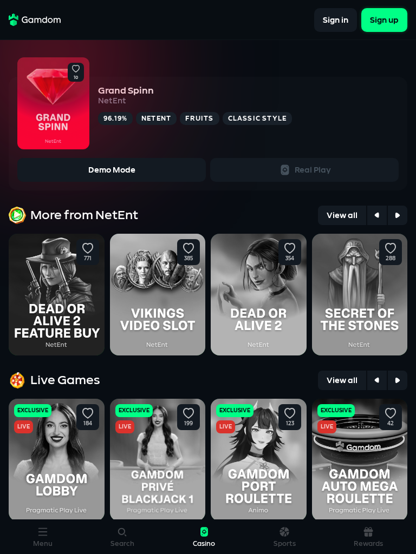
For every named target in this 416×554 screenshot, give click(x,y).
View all (342, 215)
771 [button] (88, 258)
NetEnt (112, 100)
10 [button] (76, 78)
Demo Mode (111, 170)
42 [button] (390, 423)
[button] (76, 69)
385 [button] (188, 258)
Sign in (335, 19)
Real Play (313, 170)
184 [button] (87, 423)
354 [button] (289, 258)
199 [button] (188, 423)
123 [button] (289, 423)
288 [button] (390, 258)
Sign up (384, 19)
